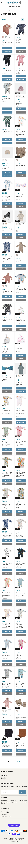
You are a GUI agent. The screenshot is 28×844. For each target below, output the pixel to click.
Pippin (3, 748)
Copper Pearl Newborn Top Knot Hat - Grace (20, 350)
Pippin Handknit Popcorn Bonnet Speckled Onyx (6, 745)
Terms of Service (12, 838)
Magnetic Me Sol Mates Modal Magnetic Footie (6, 625)
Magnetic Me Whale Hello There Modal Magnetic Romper (7, 258)
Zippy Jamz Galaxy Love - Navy (6, 71)
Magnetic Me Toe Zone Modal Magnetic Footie (6, 412)
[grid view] (22, 19)
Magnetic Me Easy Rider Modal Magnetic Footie (20, 685)
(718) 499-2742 (17, 6)
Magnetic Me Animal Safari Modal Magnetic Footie (7, 564)
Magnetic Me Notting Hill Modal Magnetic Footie (20, 594)
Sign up (22, 792)
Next (17, 761)
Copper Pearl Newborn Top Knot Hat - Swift (6, 350)
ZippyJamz (18, 42)
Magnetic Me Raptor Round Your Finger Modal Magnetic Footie (7, 474)
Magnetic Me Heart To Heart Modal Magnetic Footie (20, 655)
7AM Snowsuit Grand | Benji (19, 383)
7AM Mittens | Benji (7, 229)
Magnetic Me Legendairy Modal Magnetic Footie (6, 443)
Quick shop (7, 48)
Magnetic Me (18, 137)
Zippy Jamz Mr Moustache (19, 40)
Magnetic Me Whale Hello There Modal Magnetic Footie (7, 535)
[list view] (25, 19)
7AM (3, 45)
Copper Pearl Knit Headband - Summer (20, 196)
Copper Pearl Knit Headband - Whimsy (6, 379)
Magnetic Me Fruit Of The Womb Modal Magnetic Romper (20, 474)
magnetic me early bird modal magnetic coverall (21, 289)
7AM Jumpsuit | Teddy (19, 260)
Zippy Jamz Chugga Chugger (7, 319)
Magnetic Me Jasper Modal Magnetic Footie (7, 655)
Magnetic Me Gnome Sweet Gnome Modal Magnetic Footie (7, 595)
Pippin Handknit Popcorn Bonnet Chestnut (20, 745)
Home (2, 10)
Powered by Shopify (14, 841)
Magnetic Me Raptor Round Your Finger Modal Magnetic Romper (21, 505)
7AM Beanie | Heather (5, 167)
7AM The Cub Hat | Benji (7, 43)
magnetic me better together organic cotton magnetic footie (20, 133)
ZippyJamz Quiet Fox (7, 131)
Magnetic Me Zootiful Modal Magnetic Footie (20, 535)
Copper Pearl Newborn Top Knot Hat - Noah (20, 320)
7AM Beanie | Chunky (19, 104)
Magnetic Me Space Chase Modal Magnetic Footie (20, 564)
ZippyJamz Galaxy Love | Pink (20, 71)
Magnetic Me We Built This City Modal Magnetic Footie (7, 685)
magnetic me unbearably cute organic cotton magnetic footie (6, 197)
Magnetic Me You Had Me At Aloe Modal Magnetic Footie (6, 505)
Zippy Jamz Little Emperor (6, 99)
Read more (10, 804)
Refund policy (21, 838)
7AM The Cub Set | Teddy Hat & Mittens (21, 716)
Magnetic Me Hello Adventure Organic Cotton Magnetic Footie (20, 413)
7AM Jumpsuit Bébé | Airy (7, 716)
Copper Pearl (18, 199)
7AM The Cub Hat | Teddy (20, 166)
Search (5, 838)
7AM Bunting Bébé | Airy (21, 229)
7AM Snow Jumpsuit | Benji (7, 292)
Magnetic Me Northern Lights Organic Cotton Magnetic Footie (20, 625)
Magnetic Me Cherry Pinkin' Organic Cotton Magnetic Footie (21, 444)
